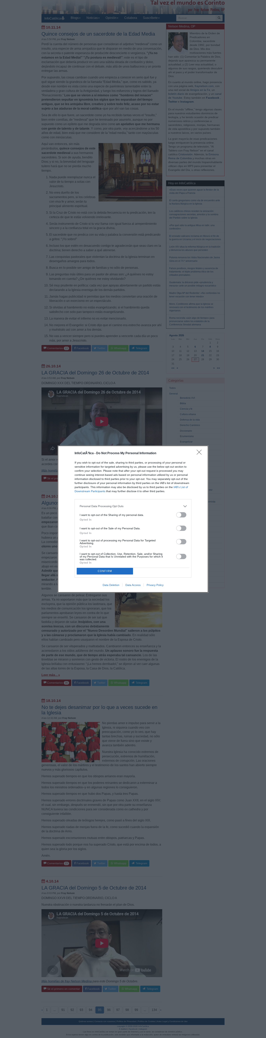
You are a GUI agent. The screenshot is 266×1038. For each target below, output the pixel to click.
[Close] (200, 453)
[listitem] (133, 506)
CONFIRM (105, 571)
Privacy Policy (155, 585)
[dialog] (133, 519)
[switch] (181, 514)
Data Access (133, 585)
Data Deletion (111, 585)
